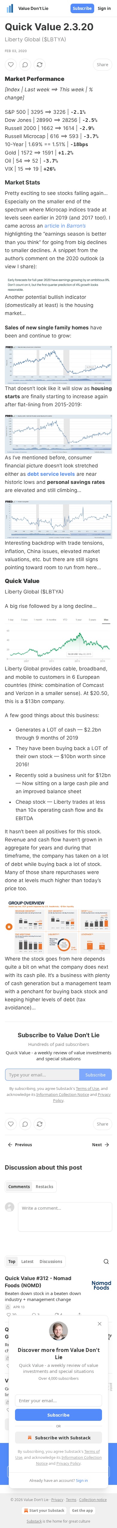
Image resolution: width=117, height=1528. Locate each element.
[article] (58, 1296)
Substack (34, 1521)
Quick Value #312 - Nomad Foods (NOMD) (38, 1281)
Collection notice (93, 1499)
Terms (71, 1499)
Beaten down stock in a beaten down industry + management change (43, 1296)
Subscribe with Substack (63, 1438)
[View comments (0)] (25, 65)
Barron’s (76, 226)
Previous (23, 1144)
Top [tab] (11, 1261)
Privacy (57, 1499)
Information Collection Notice (62, 1094)
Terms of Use (87, 1088)
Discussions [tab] (51, 1261)
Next (97, 1144)
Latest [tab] (27, 1261)
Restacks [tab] (44, 1186)
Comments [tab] (19, 1186)
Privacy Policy (68, 1463)
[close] (99, 1324)
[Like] (11, 65)
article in (55, 226)
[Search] (106, 1261)
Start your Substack (46, 1510)
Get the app (82, 1510)
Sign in (104, 8)
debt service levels (51, 474)
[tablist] (31, 1187)
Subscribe (82, 8)
